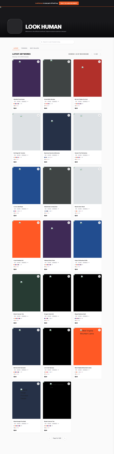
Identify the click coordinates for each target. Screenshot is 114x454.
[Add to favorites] (38, 61)
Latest (16, 48)
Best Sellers (34, 48)
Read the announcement (68, 3)
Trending (24, 48)
